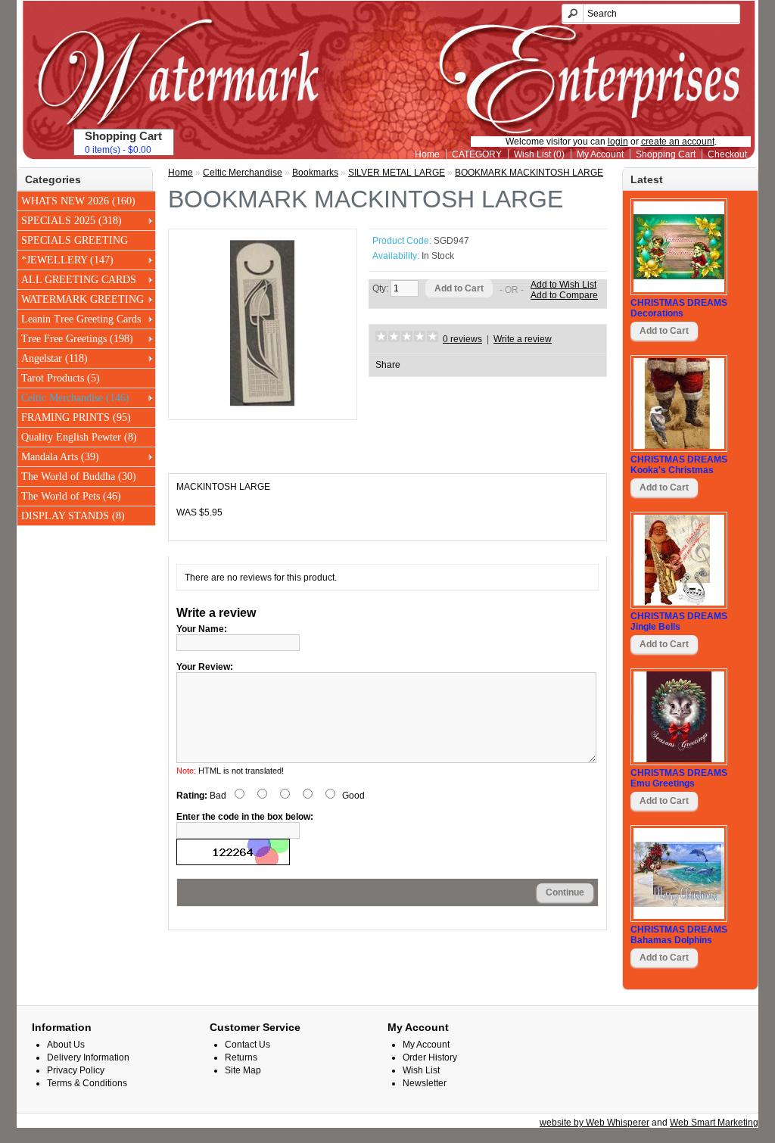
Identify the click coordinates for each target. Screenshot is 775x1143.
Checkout (727, 154)
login (618, 141)
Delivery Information (88, 1057)
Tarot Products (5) (60, 378)
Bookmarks (315, 172)
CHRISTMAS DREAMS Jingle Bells (678, 621)
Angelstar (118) (54, 358)
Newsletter (425, 1083)
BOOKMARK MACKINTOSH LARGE (529, 172)
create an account (677, 141)
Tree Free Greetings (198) (77, 338)
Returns (241, 1057)
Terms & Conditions (87, 1083)
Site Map (243, 1070)
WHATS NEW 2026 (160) (78, 201)
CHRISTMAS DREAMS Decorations (678, 308)
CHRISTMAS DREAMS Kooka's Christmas (678, 464)
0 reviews (462, 339)
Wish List (421, 1070)
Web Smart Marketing (714, 1122)
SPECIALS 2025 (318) (71, 220)
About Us (66, 1044)
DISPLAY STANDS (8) (73, 516)
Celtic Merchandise (242, 172)
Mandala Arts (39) (60, 456)
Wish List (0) (539, 154)
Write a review (522, 339)
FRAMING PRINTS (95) (76, 417)
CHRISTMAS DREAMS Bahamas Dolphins (678, 934)
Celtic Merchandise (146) (75, 397)
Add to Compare (564, 295)
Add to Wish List (563, 284)
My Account (600, 154)
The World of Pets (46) (71, 496)
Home (427, 154)
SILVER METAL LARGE (396, 172)
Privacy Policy (75, 1070)
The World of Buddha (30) (78, 476)
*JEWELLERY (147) (67, 260)
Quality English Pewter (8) (79, 437)
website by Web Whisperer (594, 1122)
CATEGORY (477, 154)
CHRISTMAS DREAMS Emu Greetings (678, 778)
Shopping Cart (666, 154)
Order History (430, 1057)
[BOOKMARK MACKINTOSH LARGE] (262, 406)
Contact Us (247, 1044)
